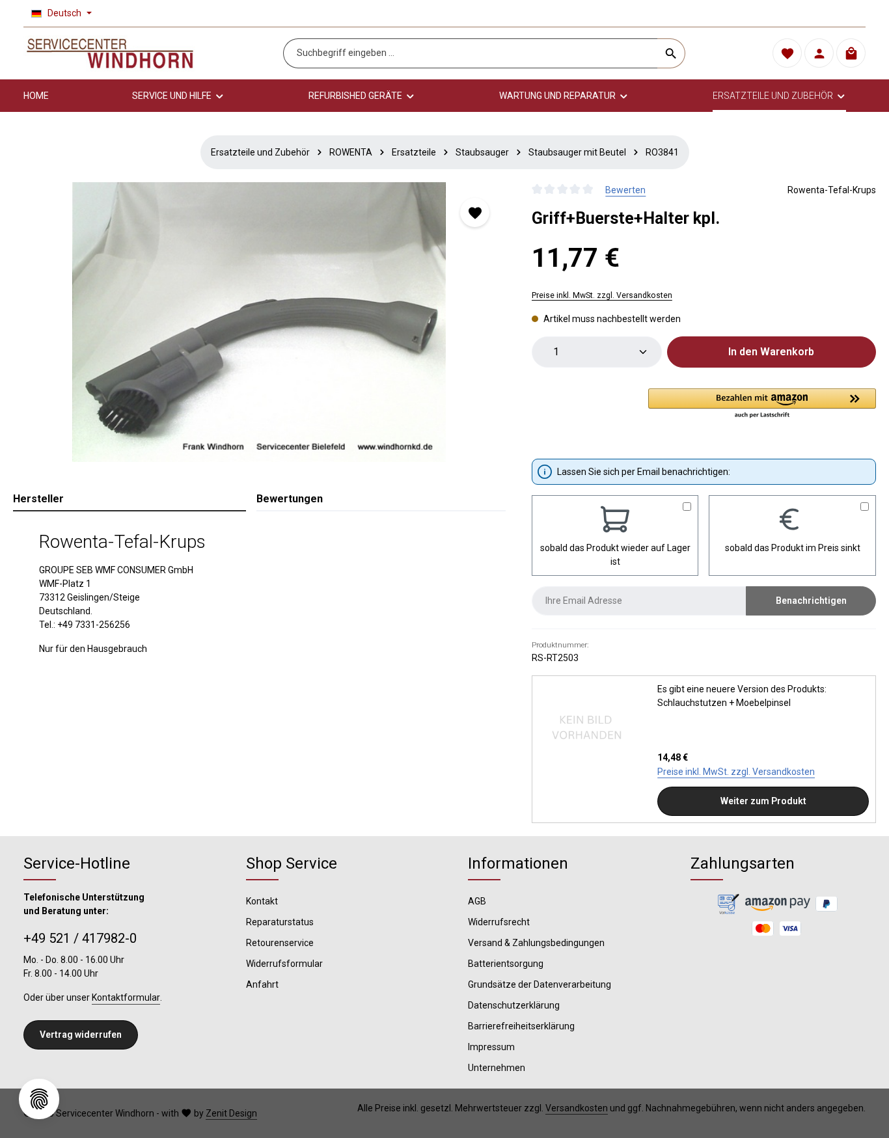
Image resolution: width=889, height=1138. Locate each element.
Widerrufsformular (284, 963)
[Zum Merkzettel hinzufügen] (474, 212)
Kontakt (262, 901)
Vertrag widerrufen (81, 1034)
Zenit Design (231, 1113)
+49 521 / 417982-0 (80, 938)
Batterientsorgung (505, 963)
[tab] (129, 499)
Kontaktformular (126, 997)
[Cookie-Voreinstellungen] (39, 1098)
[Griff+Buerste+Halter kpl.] (259, 322)
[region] (259, 322)
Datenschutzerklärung (514, 1005)
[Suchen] (671, 53)
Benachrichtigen (811, 600)
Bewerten (625, 190)
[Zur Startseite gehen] (110, 53)
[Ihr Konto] (819, 53)
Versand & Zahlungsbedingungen (536, 943)
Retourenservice (280, 943)
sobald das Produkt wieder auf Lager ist (615, 555)
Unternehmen (496, 1068)
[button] (762, 404)
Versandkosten (576, 1108)
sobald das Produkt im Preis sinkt (792, 548)
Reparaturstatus (280, 922)
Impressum (491, 1047)
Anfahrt (262, 984)
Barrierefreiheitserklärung (521, 1026)
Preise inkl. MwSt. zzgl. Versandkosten (602, 295)
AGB (477, 901)
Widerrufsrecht (499, 922)
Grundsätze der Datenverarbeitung (539, 984)
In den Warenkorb (771, 351)
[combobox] (470, 53)
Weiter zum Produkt (763, 801)
